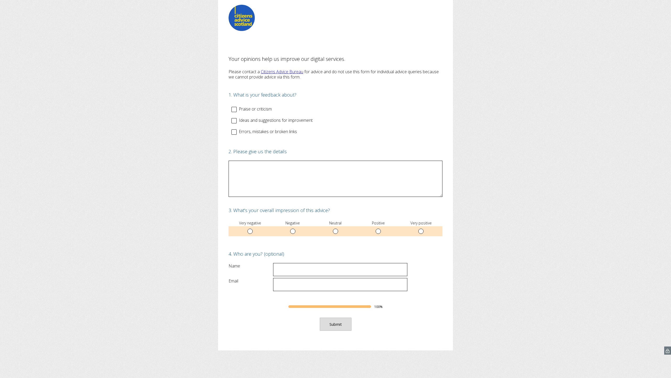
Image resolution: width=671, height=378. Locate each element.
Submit (335, 324)
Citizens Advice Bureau (282, 72)
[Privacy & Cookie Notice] (667, 350)
